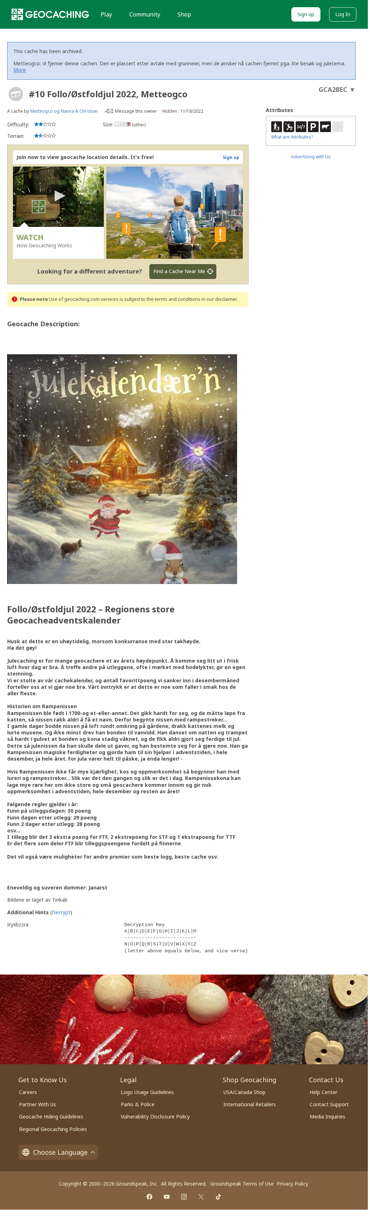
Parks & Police (137, 1104)
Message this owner (136, 111)
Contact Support (329, 1104)
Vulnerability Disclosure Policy (155, 1116)
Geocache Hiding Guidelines (51, 1116)
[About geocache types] (15, 94)
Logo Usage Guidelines (147, 1092)
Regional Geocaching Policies (53, 1129)
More (19, 69)
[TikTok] (218, 1197)
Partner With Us (37, 1104)
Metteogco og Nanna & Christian (64, 111)
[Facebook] (149, 1197)
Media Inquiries (327, 1116)
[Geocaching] (50, 14)
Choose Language (60, 1152)
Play (106, 14)
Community (144, 14)
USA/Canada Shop (244, 1092)
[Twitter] (201, 1197)
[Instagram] (184, 1197)
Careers (28, 1092)
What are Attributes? (292, 137)
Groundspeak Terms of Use (242, 1183)
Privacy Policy (292, 1183)
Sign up (305, 14)
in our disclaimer (219, 299)
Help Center (323, 1092)
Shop (184, 14)
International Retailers (249, 1104)
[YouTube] (166, 1197)
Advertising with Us (311, 157)
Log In (342, 14)
